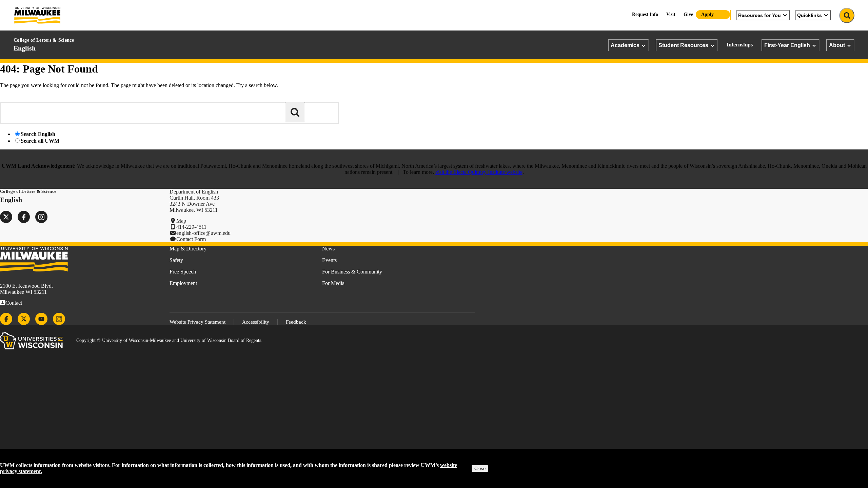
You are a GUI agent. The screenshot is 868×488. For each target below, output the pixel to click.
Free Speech (183, 271)
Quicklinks (809, 15)
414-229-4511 (191, 227)
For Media (333, 283)
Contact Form (191, 239)
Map (181, 221)
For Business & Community (352, 271)
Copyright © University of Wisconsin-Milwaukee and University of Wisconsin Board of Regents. (169, 340)
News (328, 248)
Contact (13, 303)
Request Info (645, 14)
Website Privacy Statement (197, 322)
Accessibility (255, 322)
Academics (625, 45)
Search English (38, 134)
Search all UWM (40, 141)
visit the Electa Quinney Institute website (478, 172)
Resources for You (759, 15)
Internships (740, 44)
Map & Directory (188, 248)
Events (329, 260)
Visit (670, 14)
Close (480, 468)
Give (688, 14)
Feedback (296, 322)
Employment (183, 283)
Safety (176, 260)
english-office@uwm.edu (203, 233)
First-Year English (787, 45)
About (837, 45)
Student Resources (683, 45)
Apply (707, 14)
